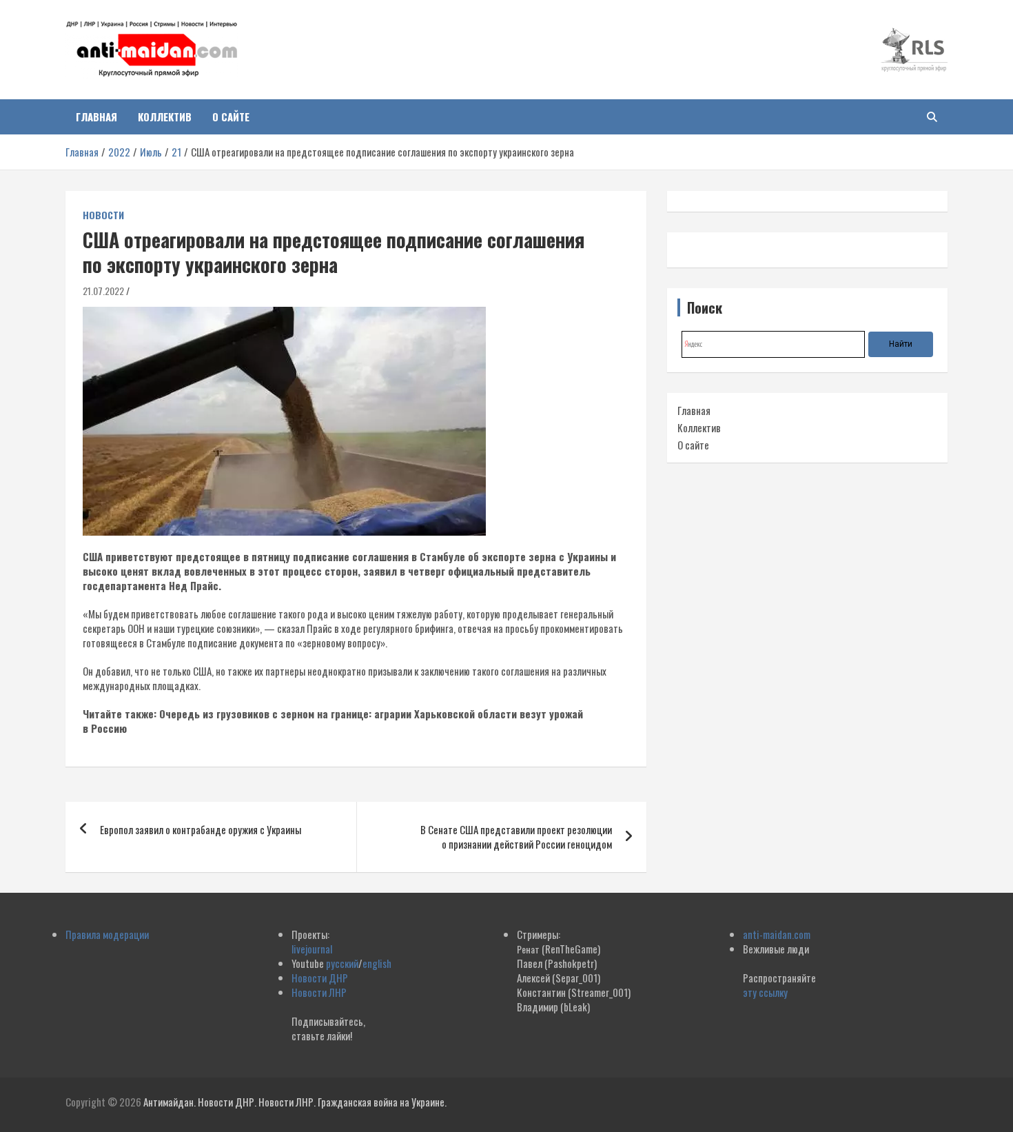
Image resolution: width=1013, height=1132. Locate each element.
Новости (103, 215)
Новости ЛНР (319, 992)
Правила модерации (107, 934)
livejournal (311, 948)
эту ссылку (765, 992)
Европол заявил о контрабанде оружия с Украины (200, 829)
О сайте (230, 116)
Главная (96, 116)
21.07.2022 (103, 290)
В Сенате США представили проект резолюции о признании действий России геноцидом (516, 836)
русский (342, 963)
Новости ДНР (319, 977)
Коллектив (165, 116)
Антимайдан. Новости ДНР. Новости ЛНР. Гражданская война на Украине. (295, 1101)
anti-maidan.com (776, 934)
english (376, 963)
